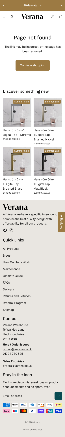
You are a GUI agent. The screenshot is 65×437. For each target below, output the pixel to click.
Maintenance (11, 269)
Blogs (6, 255)
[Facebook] (5, 230)
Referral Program (14, 303)
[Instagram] (11, 230)
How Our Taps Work (16, 262)
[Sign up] (58, 396)
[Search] (12, 17)
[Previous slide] (4, 6)
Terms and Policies (32, 429)
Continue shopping (32, 65)
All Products (11, 248)
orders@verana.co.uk (17, 349)
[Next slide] (61, 6)
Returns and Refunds (17, 296)
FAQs (6, 282)
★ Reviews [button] (61, 222)
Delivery (8, 289)
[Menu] (4, 16)
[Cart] (61, 17)
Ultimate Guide (13, 275)
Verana (36, 422)
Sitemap (8, 309)
